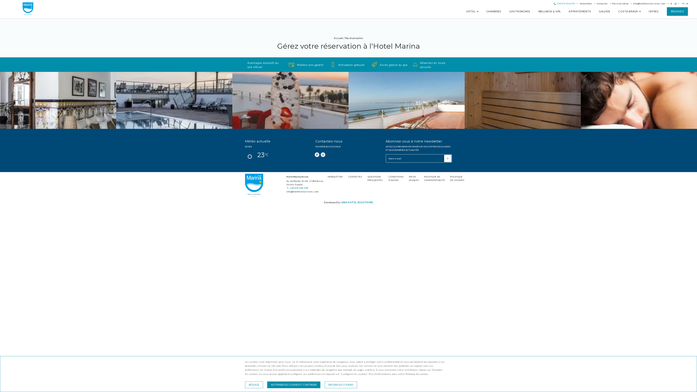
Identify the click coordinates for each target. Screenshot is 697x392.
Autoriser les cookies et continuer (294, 384)
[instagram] (675, 3)
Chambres (493, 11)
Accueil (338, 38)
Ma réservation (620, 3)
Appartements (580, 11)
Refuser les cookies (341, 384)
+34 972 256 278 (566, 3)
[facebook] (671, 3)
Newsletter (586, 3)
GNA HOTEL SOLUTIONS (357, 202)
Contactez (602, 3)
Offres (654, 11)
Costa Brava (628, 11)
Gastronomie (519, 11)
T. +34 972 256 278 (297, 188)
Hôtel (471, 11)
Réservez (677, 11)
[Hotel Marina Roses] (28, 14)
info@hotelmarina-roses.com (649, 3)
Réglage (254, 384)
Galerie (604, 11)
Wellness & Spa (549, 11)
